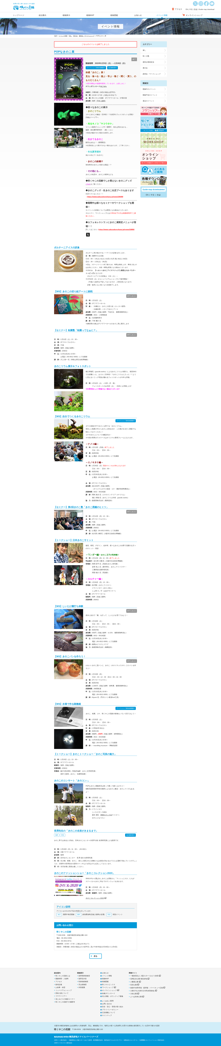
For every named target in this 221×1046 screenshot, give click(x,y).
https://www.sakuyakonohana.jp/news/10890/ (116, 229)
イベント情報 (161, 15)
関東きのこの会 (106, 815)
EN (187, 9)
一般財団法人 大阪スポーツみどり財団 (144, 976)
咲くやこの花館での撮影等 (65, 1002)
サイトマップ (107, 1015)
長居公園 (133, 985)
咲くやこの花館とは (62, 976)
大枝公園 (133, 994)
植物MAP (90, 15)
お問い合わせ (107, 1004)
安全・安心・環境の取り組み (112, 1007)
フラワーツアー (61, 996)
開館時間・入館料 (61, 979)
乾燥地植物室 (83, 981)
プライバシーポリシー (110, 1010)
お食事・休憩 (60, 987)
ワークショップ (107, 987)
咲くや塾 (146, 56)
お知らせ (138, 15)
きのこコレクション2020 (95, 898)
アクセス (178, 9)
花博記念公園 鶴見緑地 (138, 979)
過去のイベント (148, 101)
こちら (104, 86)
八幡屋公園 (134, 982)
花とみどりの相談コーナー (65, 999)
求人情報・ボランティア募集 (112, 996)
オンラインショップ (109, 990)
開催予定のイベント (150, 95)
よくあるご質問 (107, 1001)
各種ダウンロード (108, 993)
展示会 (75, 36)
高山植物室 (83, 984)
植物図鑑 (114, 15)
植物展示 (66, 15)
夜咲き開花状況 (148, 62)
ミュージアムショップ (63, 990)
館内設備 (58, 984)
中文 (191, 9)
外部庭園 (82, 987)
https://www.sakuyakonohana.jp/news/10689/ (105, 197)
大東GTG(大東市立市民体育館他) (142, 991)
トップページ (18, 15)
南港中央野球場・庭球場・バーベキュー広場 (146, 988)
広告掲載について (108, 1012)
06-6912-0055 (66, 938)
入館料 (102, 101)
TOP (55, 36)
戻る (95, 956)
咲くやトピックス (108, 984)
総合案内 (42, 15)
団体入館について (61, 993)
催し (70, 36)
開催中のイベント (149, 89)
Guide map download (206, 9)
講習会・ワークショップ (86, 36)
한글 (195, 9)
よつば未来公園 (136, 997)
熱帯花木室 (83, 979)
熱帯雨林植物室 (84, 976)
